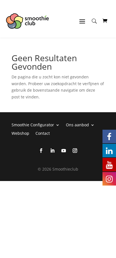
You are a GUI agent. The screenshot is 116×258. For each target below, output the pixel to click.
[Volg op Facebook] (41, 150)
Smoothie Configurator (33, 124)
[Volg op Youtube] (63, 150)
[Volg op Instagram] (74, 150)
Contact (42, 133)
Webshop (20, 133)
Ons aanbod (77, 124)
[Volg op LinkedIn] (52, 150)
